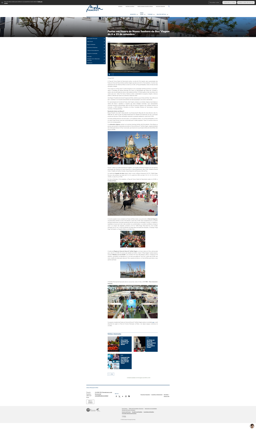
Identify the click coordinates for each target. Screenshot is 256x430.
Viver (141, 14)
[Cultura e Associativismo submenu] (104, 50)
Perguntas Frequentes (145, 394)
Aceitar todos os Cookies (229, 2)
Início (109, 28)
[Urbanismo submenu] (104, 62)
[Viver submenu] (144, 14)
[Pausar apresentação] (109, 74)
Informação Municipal (120, 28)
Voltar (111, 374)
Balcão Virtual (161, 14)
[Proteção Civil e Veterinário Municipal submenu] (104, 59)
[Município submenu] (137, 14)
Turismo (150, 14)
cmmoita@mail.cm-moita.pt (101, 395)
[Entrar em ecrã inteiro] (112, 74)
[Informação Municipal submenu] (104, 38)
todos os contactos (90, 401)
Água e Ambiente (91, 44)
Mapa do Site (166, 396)
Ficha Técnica (124, 408)
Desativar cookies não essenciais (246, 2)
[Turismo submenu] (154, 14)
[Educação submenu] (104, 56)
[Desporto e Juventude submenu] (104, 53)
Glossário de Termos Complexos (128, 410)
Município (133, 14)
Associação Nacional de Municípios (129, 413)
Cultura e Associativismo (93, 50)
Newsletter (166, 394)
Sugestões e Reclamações (156, 394)
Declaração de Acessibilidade (151, 408)
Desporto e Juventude (92, 53)
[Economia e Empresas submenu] (104, 47)
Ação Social (90, 41)
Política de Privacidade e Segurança (136, 408)
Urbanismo (89, 62)
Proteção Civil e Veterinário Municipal (93, 59)
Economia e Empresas (92, 47)
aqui (153, 322)
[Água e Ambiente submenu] (104, 44)
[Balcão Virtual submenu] (167, 14)
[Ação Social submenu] (104, 41)
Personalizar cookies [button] (214, 2)
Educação (89, 56)
